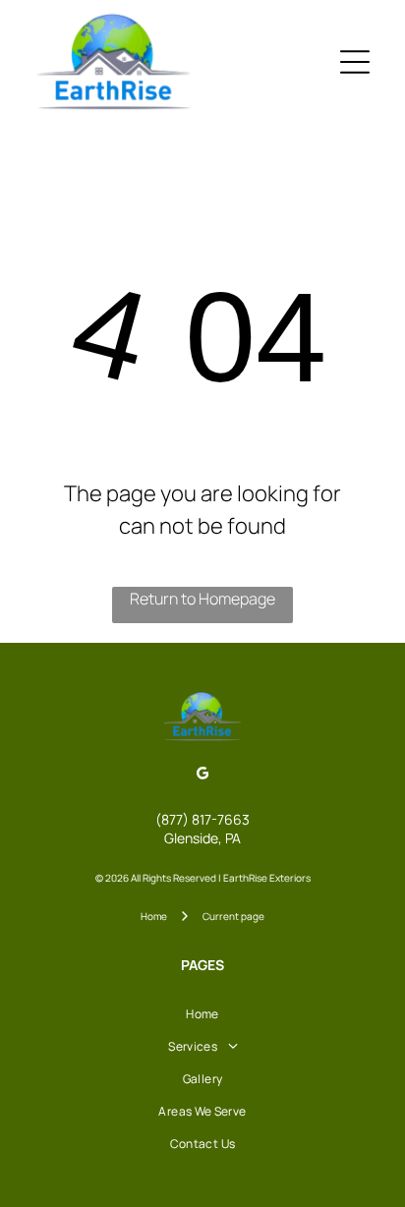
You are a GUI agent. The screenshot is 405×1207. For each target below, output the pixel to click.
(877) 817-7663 (202, 819)
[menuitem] (202, 1014)
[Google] (202, 776)
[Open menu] (355, 62)
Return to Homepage (202, 598)
